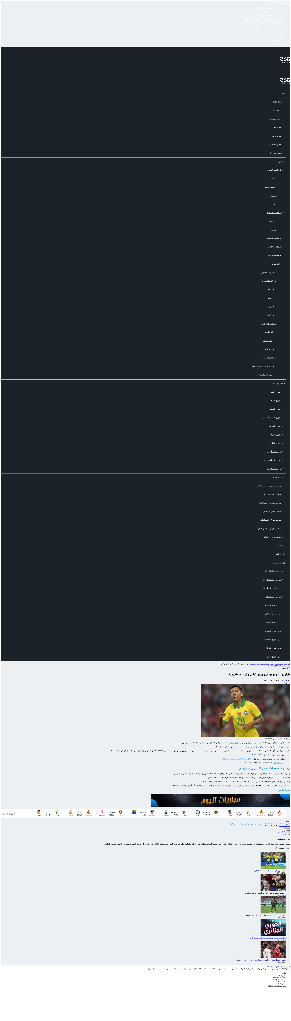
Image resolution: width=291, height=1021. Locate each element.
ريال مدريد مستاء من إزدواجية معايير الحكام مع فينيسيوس (264, 19)
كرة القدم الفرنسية (274, 255)
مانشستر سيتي (270, 179)
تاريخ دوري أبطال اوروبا (272, 580)
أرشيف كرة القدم (279, 563)
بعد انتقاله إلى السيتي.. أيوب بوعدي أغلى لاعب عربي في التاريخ (262, 23)
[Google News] (284, 832)
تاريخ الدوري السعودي (273, 639)
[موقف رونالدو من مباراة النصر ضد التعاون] (273, 868)
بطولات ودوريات (279, 383)
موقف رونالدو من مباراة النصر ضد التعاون (270, 8)
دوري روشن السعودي (268, 272)
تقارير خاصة (276, 136)
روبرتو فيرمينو (235, 743)
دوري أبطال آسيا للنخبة (272, 460)
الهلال (270, 307)
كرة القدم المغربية (269, 358)
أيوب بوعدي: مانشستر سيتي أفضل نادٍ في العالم (268, 28)
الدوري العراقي (275, 435)
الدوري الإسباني (275, 400)
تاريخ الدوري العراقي (273, 648)
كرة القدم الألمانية (274, 247)
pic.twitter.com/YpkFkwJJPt (240, 759)
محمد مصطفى (284, 680)
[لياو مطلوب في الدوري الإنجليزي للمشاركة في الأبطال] (273, 913)
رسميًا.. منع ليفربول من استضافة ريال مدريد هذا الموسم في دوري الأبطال (258, 17)
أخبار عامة (277, 102)
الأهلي (269, 315)
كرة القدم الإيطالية (274, 238)
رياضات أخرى (280, 546)
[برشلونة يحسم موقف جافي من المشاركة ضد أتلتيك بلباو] (273, 890)
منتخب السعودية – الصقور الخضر (268, 486)
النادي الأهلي (267, 341)
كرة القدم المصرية (269, 332)
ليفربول (273, 196)
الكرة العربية (276, 264)
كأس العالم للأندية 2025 (277, 986)
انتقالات (277, 666)
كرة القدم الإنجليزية (274, 170)
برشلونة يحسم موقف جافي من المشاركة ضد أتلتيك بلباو (265, 10)
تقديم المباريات (275, 110)
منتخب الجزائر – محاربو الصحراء (269, 528)
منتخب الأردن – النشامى (272, 537)
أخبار (284, 93)
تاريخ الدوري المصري (273, 631)
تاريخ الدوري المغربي (273, 656)
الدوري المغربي (275, 426)
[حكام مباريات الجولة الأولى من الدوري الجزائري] (273, 935)
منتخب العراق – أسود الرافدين (270, 520)
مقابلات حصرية (275, 127)
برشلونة (273, 230)
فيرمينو (226, 823)
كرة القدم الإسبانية (274, 213)
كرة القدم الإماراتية (269, 324)
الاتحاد (269, 289)
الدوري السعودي (275, 409)
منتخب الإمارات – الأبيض (272, 511)
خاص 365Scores (275, 144)
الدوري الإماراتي (275, 443)
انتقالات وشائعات (274, 119)
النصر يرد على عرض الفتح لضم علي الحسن (269, 25)
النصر (270, 298)
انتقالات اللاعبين (266, 823)
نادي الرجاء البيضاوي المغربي (261, 366)
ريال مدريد (272, 221)
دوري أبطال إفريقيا (274, 469)
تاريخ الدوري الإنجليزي (273, 605)
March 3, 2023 (278, 763)
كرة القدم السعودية (269, 281)
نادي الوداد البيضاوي (264, 375)
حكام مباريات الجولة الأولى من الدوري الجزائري (268, 15)
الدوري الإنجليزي (275, 392)
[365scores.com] (285, 62)
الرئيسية (287, 664)
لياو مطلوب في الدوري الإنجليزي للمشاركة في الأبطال (265, 12)
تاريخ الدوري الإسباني (273, 614)
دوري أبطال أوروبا (274, 452)
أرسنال (273, 204)
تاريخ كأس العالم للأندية (272, 571)
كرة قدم (282, 161)
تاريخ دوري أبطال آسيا (273, 597)
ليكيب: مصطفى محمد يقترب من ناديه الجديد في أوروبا (265, 21)
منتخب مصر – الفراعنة (272, 494)
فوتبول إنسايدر (273, 773)
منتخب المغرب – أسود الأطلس (269, 503)
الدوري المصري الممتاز (272, 418)
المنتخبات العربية (279, 477)
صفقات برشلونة (236, 823)
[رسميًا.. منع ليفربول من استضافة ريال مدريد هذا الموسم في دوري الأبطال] (273, 958)
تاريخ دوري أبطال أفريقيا (272, 588)
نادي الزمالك (267, 349)
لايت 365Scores (275, 153)
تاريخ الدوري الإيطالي (273, 622)
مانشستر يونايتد (270, 187)
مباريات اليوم (281, 554)
